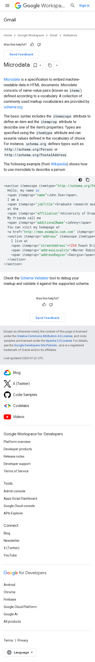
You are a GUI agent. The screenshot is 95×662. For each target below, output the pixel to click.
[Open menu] (7, 5)
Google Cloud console (19, 506)
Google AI (11, 614)
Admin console (14, 491)
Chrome (9, 592)
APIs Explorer (13, 513)
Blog (7, 533)
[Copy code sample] (87, 179)
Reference (70, 35)
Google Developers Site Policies (35, 345)
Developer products (18, 449)
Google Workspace (31, 35)
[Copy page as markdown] (50, 65)
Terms (8, 640)
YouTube (10, 555)
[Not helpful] (39, 44)
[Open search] (72, 5)
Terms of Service (16, 471)
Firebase (10, 599)
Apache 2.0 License (59, 340)
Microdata (12, 79)
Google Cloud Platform (20, 607)
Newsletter (12, 540)
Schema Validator (35, 278)
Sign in (84, 5)
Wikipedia (59, 164)
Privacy (23, 640)
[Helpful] (32, 44)
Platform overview (17, 442)
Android (9, 585)
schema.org (13, 107)
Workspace (53, 6)
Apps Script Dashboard (20, 498)
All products (12, 621)
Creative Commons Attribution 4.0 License (44, 336)
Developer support (17, 464)
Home (8, 35)
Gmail (10, 20)
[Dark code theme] (80, 179)
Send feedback (21, 54)
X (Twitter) (11, 548)
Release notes (14, 456)
